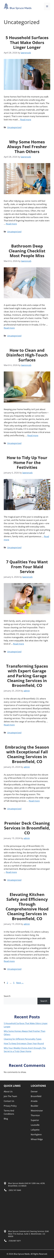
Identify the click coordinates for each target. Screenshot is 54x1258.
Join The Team (10, 1096)
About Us (8, 1091)
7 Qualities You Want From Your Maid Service (27, 566)
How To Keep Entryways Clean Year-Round (24, 1043)
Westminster (37, 1110)
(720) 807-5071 (15, 1241)
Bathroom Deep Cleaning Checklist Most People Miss (27, 250)
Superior (35, 1120)
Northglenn (36, 1134)
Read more (25, 119)
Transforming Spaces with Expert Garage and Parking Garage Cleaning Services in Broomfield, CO (27, 675)
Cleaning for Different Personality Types (22, 1039)
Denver (34, 1091)
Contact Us (9, 1101)
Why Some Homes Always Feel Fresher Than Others (27, 146)
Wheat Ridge (37, 1139)
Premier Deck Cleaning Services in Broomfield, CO (27, 827)
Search (7, 996)
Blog (6, 1118)
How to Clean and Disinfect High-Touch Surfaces (27, 355)
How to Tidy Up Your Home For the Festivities (27, 462)
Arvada (34, 1101)
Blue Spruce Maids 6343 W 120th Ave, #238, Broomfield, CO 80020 (26, 1184)
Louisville (35, 1125)
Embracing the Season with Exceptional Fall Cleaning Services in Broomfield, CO (27, 754)
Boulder (34, 1105)
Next (20, 982)
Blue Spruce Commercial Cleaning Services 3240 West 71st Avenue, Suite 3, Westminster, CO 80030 (28, 1234)
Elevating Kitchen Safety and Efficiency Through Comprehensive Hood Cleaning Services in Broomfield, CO (27, 906)
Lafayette (35, 1129)
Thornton (35, 1115)
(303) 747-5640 (15, 1190)
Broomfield (36, 1096)
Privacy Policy (10, 1105)
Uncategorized (14, 127)
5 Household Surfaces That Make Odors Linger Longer (27, 42)
